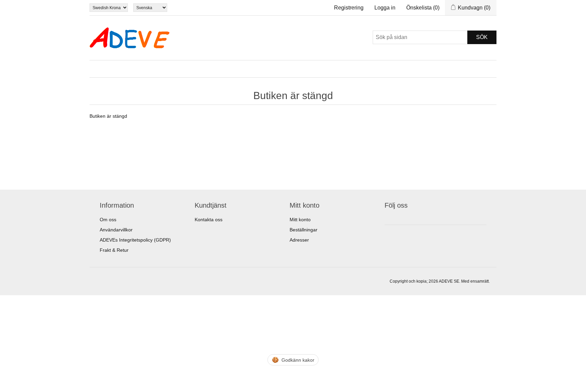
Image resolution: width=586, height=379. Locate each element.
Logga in (384, 8)
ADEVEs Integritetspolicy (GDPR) (135, 240)
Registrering (349, 8)
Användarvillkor (116, 229)
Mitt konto (300, 219)
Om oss (108, 219)
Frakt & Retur (114, 250)
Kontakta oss (208, 219)
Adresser (299, 240)
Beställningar (303, 229)
